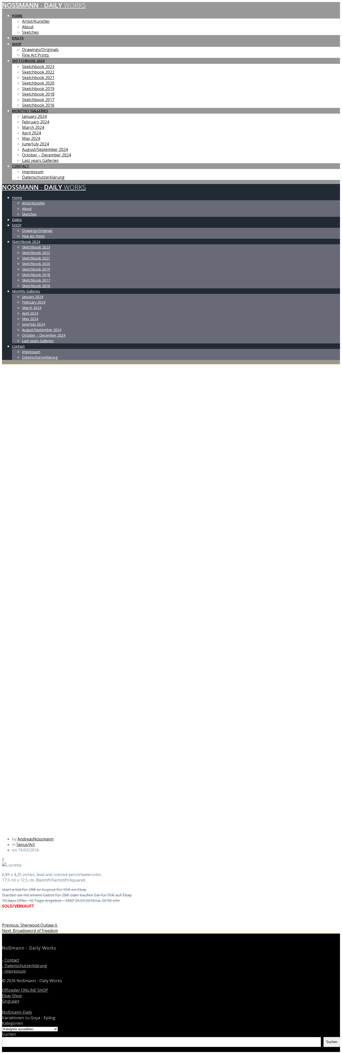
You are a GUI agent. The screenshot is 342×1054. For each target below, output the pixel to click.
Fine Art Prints (35, 55)
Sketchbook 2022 (38, 72)
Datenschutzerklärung (43, 177)
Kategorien (12, 1023)
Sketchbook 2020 (38, 83)
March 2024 (33, 127)
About (28, 27)
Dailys (18, 38)
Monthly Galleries (30, 110)
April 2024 (31, 133)
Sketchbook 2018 (38, 94)
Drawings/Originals (40, 49)
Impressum (32, 171)
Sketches (30, 32)
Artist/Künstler (36, 21)
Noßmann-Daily (17, 1012)
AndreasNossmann (36, 839)
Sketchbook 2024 (28, 60)
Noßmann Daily (44, 5)
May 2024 (31, 138)
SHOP (16, 44)
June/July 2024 (35, 144)
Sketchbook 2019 (38, 88)
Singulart (10, 1001)
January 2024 (34, 116)
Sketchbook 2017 (38, 99)
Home (17, 15)
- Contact (10, 960)
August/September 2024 (45, 149)
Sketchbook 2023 (38, 66)
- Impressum (14, 971)
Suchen (9, 1034)
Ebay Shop (12, 995)
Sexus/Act (26, 844)
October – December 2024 (46, 155)
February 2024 (35, 122)
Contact (20, 166)
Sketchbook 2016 (38, 105)
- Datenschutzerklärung (24, 965)
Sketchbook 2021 (38, 77)
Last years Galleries (40, 160)
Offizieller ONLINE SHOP (25, 990)
